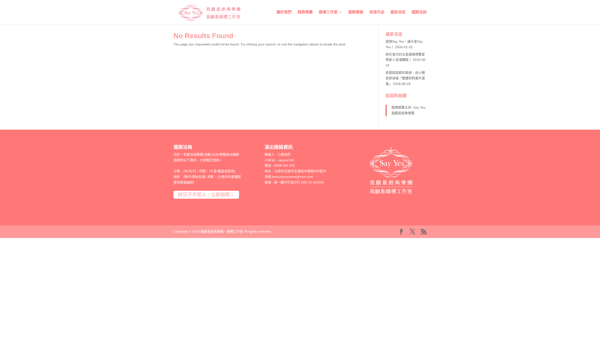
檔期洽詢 (419, 12)
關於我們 (284, 12)
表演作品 (376, 12)
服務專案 (355, 12)
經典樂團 (305, 12)
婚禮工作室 (328, 12)
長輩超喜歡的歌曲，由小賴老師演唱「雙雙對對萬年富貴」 (405, 78)
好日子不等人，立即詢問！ (206, 194)
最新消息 (397, 12)
